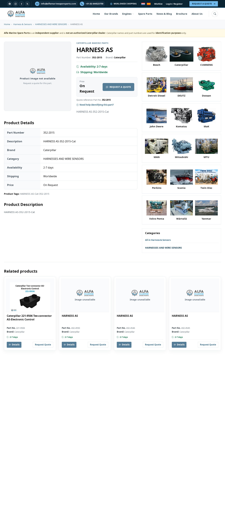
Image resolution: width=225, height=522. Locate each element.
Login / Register (174, 3)
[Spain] (149, 4)
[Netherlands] (143, 4)
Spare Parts (145, 13)
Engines (126, 13)
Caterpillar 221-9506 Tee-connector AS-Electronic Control (29, 317)
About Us (197, 13)
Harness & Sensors (22, 24)
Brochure (181, 13)
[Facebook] (21, 3)
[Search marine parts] (215, 14)
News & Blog (164, 13)
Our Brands (111, 13)
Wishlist (158, 3)
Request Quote (43, 344)
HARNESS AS (70, 316)
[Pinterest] (9, 3)
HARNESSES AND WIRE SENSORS (51, 24)
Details (15, 344)
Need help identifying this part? (97, 104)
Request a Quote (120, 86)
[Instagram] (15, 3)
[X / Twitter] (27, 3)
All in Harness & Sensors (158, 240)
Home (96, 13)
